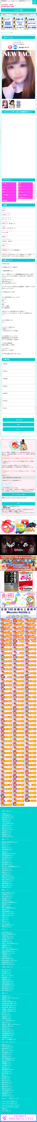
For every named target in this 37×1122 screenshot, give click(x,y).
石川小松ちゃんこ (6, 969)
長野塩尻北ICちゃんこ (8, 986)
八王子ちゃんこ (6, 923)
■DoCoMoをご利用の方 (7, 483)
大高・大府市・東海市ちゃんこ (10, 949)
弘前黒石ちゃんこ (6, 821)
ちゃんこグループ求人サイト (9, 1103)
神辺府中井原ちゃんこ (8, 1090)
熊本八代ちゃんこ (6, 1080)
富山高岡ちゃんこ (6, 971)
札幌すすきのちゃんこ (8, 829)
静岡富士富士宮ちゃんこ (8, 964)
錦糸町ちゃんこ (6, 872)
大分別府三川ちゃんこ (8, 1095)
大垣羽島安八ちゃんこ (8, 936)
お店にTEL (19, 10)
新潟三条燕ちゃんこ (7, 990)
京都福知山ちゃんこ (7, 1037)
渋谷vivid (4, 1108)
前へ (18, 424)
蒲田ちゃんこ (5, 921)
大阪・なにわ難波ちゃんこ (9, 1039)
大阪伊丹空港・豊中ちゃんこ (9, 1003)
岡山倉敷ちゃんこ (6, 1077)
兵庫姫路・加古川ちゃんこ (9, 1009)
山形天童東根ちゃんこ (8, 815)
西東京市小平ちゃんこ (8, 915)
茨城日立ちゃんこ (6, 926)
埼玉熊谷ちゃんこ (6, 859)
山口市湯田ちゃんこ (7, 1092)
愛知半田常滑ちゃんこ (8, 958)
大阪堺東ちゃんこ (6, 1018)
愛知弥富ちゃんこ (6, 939)
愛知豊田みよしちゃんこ (8, 953)
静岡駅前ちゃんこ (6, 945)
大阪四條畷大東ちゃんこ (8, 1033)
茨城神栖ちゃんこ (6, 900)
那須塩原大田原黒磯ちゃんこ (9, 902)
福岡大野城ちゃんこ (7, 1073)
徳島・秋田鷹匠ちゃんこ (8, 1060)
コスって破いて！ (6, 1110)
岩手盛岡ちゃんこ (6, 831)
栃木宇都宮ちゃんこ (7, 857)
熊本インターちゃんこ (8, 1050)
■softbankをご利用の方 (7, 486)
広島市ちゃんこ (6, 1067)
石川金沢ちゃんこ (6, 973)
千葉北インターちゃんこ (8, 913)
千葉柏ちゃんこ (6, 909)
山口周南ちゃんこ (6, 1065)
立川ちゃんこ (5, 846)
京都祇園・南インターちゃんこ (10, 998)
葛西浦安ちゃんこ (6, 904)
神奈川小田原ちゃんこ (8, 879)
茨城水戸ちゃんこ (6, 847)
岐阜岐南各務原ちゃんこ (8, 951)
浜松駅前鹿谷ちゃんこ (8, 962)
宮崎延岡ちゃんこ (6, 1093)
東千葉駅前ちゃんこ (7, 849)
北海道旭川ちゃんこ (7, 825)
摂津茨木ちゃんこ (6, 1028)
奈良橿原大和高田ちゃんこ (9, 1001)
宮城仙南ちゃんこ (6, 814)
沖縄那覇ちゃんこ (6, 1063)
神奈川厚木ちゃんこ (7, 864)
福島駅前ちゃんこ (6, 834)
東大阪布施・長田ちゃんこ (9, 1007)
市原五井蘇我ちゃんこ (8, 911)
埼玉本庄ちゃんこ (6, 868)
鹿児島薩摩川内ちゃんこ (8, 1058)
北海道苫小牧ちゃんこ (8, 836)
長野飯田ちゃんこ (6, 979)
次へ (18, 429)
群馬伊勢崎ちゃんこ (7, 883)
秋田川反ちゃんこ (6, 819)
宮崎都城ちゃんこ (6, 1062)
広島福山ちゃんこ (6, 1056)
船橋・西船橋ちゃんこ (8, 924)
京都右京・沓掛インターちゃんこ (11, 1024)
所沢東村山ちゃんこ (7, 894)
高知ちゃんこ (5, 1075)
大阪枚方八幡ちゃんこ (8, 1026)
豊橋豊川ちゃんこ (6, 947)
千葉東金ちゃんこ (6, 874)
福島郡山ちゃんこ (6, 832)
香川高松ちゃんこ (6, 1054)
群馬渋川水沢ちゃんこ (8, 876)
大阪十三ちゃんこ (6, 1022)
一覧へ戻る (18, 420)
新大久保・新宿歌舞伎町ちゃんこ (11, 866)
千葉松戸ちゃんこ (6, 881)
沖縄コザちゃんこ (6, 1088)
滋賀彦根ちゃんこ (6, 996)
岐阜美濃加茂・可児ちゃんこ (9, 960)
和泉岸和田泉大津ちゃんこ (9, 1005)
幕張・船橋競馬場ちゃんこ (9, 908)
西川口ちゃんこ (6, 844)
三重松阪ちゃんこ (6, 954)
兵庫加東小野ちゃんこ (8, 1031)
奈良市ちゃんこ (6, 1013)
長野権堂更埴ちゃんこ (8, 983)
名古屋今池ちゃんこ (7, 932)
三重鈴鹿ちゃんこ (6, 956)
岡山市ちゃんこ (6, 1084)
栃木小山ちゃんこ (6, 861)
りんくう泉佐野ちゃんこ (8, 1020)
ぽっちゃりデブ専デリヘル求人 (10, 1107)
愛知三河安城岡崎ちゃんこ (9, 934)
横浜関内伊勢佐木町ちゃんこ (9, 842)
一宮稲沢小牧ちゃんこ (8, 938)
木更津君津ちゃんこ (7, 870)
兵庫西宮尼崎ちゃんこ (8, 1035)
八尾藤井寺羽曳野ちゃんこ (9, 1011)
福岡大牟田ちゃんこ (7, 1086)
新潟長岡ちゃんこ (6, 977)
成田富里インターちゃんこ (9, 853)
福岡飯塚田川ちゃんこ (8, 1069)
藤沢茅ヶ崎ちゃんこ (7, 885)
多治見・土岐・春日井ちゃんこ (10, 943)
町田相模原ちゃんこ (7, 862)
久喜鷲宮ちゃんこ (6, 898)
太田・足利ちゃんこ (7, 896)
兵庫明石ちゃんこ (6, 1016)
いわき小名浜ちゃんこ (8, 823)
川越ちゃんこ (5, 851)
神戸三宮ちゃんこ (6, 1015)
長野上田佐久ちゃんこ (8, 988)
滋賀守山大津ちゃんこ (8, 1030)
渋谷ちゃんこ (5, 919)
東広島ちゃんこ (6, 1078)
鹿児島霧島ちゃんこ (7, 1052)
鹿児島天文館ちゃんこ (8, 1046)
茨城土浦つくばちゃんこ (8, 877)
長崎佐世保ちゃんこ (7, 1048)
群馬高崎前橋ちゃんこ (8, 855)
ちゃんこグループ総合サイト (9, 1101)
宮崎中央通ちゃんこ (7, 1082)
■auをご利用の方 (6, 484)
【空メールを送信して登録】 (18, 494)
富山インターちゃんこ (8, 975)
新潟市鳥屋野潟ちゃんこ (8, 984)
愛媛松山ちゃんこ (6, 1045)
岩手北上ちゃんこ (6, 827)
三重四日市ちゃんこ (7, 941)
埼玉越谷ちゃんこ (6, 887)
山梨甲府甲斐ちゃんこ (8, 981)
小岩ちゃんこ (5, 917)
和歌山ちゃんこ (6, 999)
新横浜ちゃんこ (6, 906)
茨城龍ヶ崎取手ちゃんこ (8, 892)
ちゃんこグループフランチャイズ (11, 1105)
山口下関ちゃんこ (6, 1071)
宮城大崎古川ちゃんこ (8, 817)
